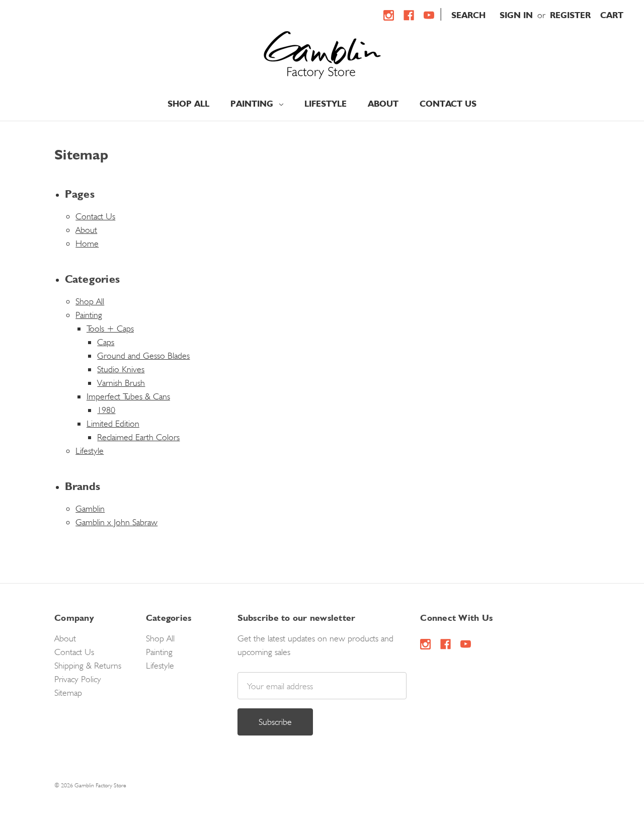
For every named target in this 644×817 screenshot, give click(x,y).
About (383, 104)
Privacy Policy (77, 679)
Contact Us (448, 104)
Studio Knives (120, 369)
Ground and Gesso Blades (143, 355)
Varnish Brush (121, 382)
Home (87, 243)
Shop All (188, 104)
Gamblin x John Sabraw (116, 522)
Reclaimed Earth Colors (138, 437)
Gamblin (90, 508)
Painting (253, 104)
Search (468, 15)
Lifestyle (325, 104)
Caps (105, 342)
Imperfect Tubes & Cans (128, 396)
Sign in (516, 15)
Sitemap (68, 692)
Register (570, 15)
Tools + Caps (110, 328)
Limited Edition (113, 423)
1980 (106, 409)
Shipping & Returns (87, 665)
